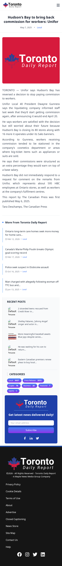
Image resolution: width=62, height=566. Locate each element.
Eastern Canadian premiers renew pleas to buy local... (34, 361)
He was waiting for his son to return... (32, 348)
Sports (13, 391)
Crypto (13, 385)
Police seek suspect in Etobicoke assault (27, 267)
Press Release (33, 380)
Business (29, 385)
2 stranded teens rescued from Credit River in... (33, 310)
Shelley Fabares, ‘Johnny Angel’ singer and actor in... (33, 323)
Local (39, 27)
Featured (45, 385)
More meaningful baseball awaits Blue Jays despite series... (34, 335)
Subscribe (31, 430)
